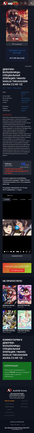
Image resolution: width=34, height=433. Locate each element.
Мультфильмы (24, 406)
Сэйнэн (23, 94)
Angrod (23, 110)
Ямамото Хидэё (25, 100)
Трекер (23, 424)
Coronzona (24, 108)
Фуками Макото (25, 98)
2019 (4, 88)
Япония (9, 88)
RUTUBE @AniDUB (17, 58)
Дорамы (9, 409)
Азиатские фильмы (9, 415)
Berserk (26, 106)
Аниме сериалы (17, 88)
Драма (23, 92)
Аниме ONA (24, 403)
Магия (27, 92)
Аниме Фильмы (9, 412)
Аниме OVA (24, 400)
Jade (22, 106)
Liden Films (24, 102)
